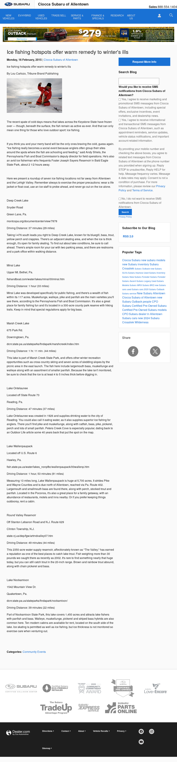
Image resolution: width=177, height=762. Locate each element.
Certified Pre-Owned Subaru (149, 306)
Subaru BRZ (148, 285)
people (147, 301)
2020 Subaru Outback (154, 289)
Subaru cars (130, 318)
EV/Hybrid (24, 15)
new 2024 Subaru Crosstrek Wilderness (141, 320)
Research (117, 15)
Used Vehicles (41, 16)
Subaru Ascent (129, 280)
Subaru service (129, 293)
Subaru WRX (136, 285)
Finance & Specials (97, 16)
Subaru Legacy (144, 280)
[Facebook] (133, 351)
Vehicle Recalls (100, 730)
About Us (131, 16)
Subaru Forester (157, 276)
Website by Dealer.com (18, 732)
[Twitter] (155, 351)
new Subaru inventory (136, 264)
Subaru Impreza (136, 272)
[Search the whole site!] (171, 15)
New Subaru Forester (140, 276)
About (81, 730)
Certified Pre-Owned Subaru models (144, 310)
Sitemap (46, 748)
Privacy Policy (125, 216)
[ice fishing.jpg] (34, 95)
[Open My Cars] (158, 16)
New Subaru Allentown (151, 293)
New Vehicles (8, 16)
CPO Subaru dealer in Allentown (142, 314)
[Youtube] (142, 743)
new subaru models (153, 260)
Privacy (121, 730)
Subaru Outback (142, 268)
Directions (47, 730)
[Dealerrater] (153, 732)
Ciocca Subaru (131, 260)
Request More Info (144, 62)
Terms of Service (142, 190)
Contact (65, 730)
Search (125, 212)
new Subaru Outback (142, 299)
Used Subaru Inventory (154, 272)
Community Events (34, 652)
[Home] (17, 4)
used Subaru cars (135, 289)
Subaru (126, 276)
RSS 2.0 (127, 236)
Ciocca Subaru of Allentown (61, 60)
